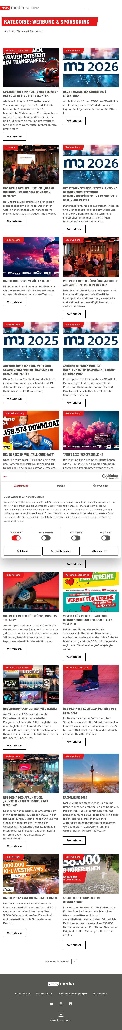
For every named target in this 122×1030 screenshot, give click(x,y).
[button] (86, 8)
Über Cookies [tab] (100, 485)
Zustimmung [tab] (21, 485)
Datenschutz (44, 993)
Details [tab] (61, 485)
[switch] (46, 538)
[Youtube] (51, 1004)
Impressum (100, 993)
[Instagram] (61, 1004)
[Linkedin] (70, 1004)
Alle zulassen (99, 551)
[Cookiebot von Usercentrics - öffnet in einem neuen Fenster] (104, 476)
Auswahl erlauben (61, 551)
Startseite (9, 31)
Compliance (22, 993)
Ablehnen (22, 551)
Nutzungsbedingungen (72, 993)
